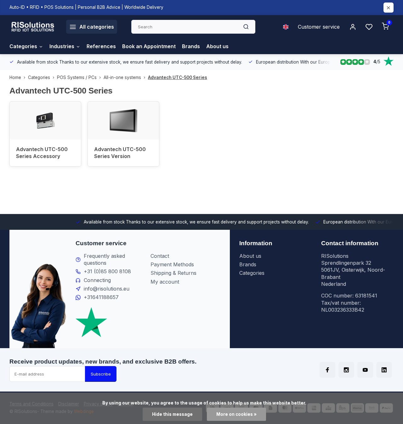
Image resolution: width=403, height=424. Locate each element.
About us (217, 46)
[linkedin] (384, 370)
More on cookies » (236, 414)
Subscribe (101, 373)
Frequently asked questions (104, 259)
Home (15, 77)
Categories (23, 46)
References (101, 46)
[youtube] (365, 370)
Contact (159, 256)
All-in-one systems (122, 77)
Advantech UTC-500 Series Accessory (42, 152)
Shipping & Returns (173, 273)
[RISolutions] (33, 26)
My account (164, 282)
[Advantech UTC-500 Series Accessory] (45, 120)
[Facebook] (327, 370)
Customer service (319, 27)
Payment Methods (172, 264)
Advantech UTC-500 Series (177, 77)
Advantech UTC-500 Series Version (120, 152)
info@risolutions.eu (106, 288)
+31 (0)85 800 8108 (107, 271)
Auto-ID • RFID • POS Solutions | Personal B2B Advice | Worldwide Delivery (86, 7)
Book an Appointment (149, 46)
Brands (191, 46)
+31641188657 (101, 297)
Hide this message (172, 414)
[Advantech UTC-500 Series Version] (123, 120)
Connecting (97, 280)
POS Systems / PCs (77, 77)
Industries (61, 46)
